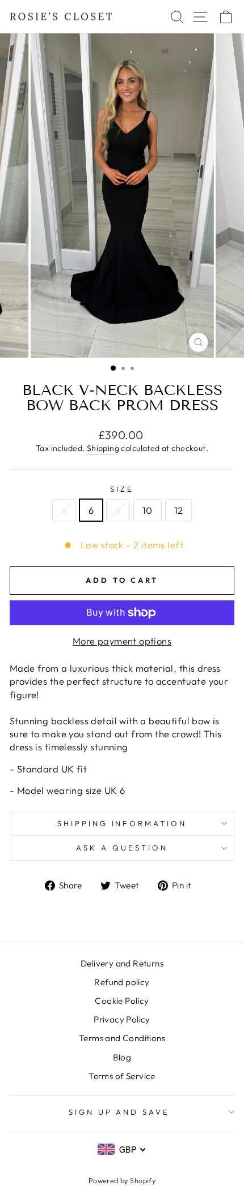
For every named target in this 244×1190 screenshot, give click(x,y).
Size (122, 488)
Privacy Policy (122, 1019)
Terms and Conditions (122, 1038)
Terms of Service (122, 1076)
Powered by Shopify (122, 1180)
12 (178, 510)
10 (147, 510)
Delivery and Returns (122, 963)
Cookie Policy (122, 1000)
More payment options (122, 641)
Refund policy (121, 982)
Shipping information (122, 823)
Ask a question (122, 847)
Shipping (103, 448)
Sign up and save (119, 1111)
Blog (122, 1057)
